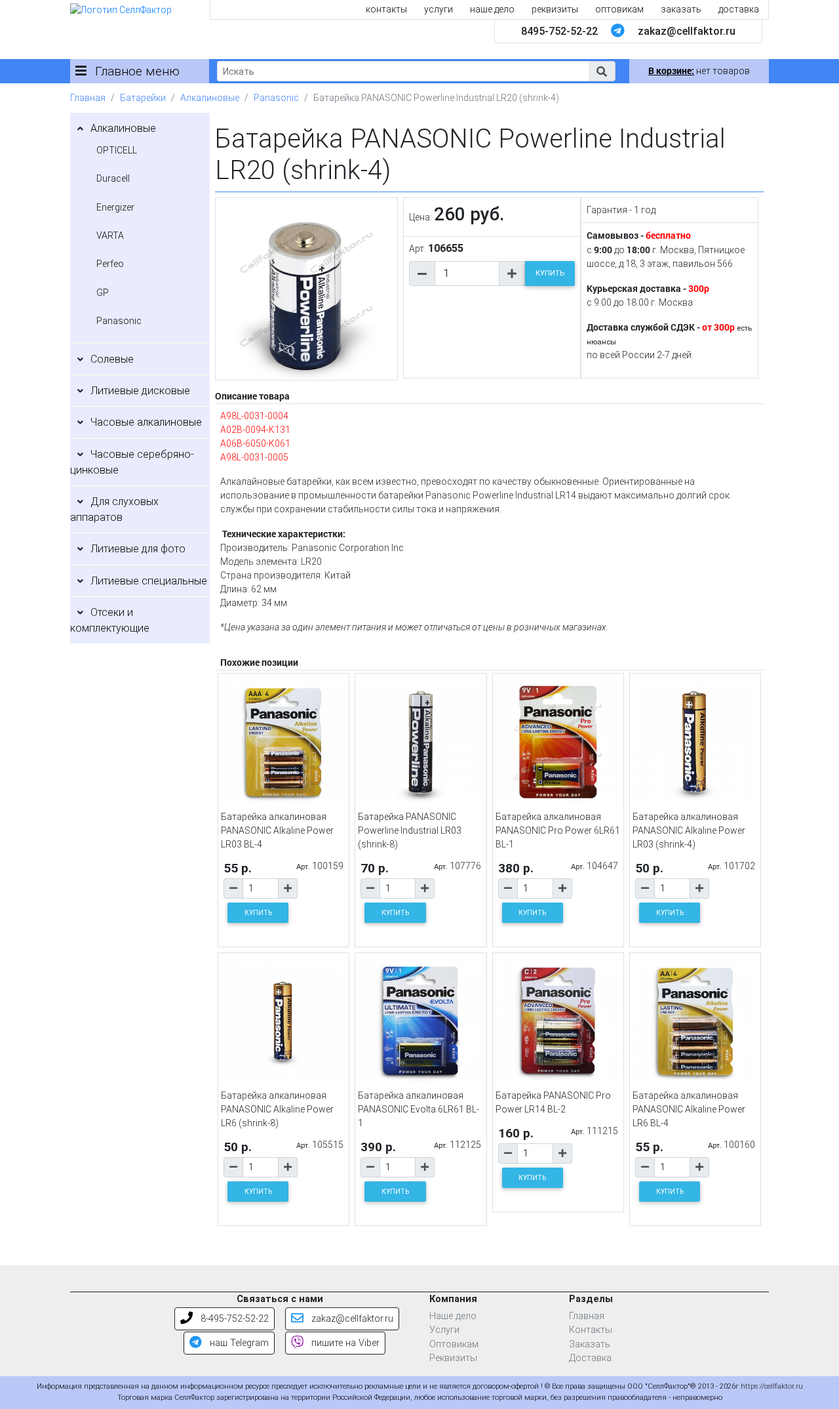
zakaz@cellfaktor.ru (686, 31)
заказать (681, 9)
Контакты (590, 1330)
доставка (738, 9)
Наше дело (453, 1316)
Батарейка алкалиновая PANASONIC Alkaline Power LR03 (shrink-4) (689, 830)
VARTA (110, 235)
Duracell (113, 178)
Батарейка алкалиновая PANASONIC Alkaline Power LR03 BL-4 (277, 830)
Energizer (115, 207)
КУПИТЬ (550, 273)
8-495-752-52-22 (233, 1318)
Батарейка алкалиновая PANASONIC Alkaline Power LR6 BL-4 (689, 1109)
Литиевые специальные (148, 581)
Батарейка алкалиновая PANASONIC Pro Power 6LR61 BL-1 (558, 830)
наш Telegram (238, 1343)
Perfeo (110, 263)
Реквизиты (453, 1358)
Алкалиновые (209, 97)
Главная (88, 97)
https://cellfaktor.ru (772, 1386)
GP (102, 292)
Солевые (112, 359)
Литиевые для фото (137, 548)
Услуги (444, 1330)
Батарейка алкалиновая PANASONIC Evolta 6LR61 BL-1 (418, 1109)
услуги (438, 9)
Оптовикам (453, 1344)
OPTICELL (116, 150)
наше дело (492, 9)
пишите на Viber (344, 1343)
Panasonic (276, 97)
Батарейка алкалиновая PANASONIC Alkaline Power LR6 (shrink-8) (277, 1109)
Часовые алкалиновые (146, 422)
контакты (386, 9)
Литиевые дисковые (140, 390)
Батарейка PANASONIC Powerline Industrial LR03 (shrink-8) (409, 830)
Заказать (589, 1344)
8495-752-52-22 (559, 31)
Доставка (590, 1358)
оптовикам (619, 9)
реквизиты (555, 9)
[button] (601, 71)
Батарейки (143, 97)
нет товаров (699, 71)
